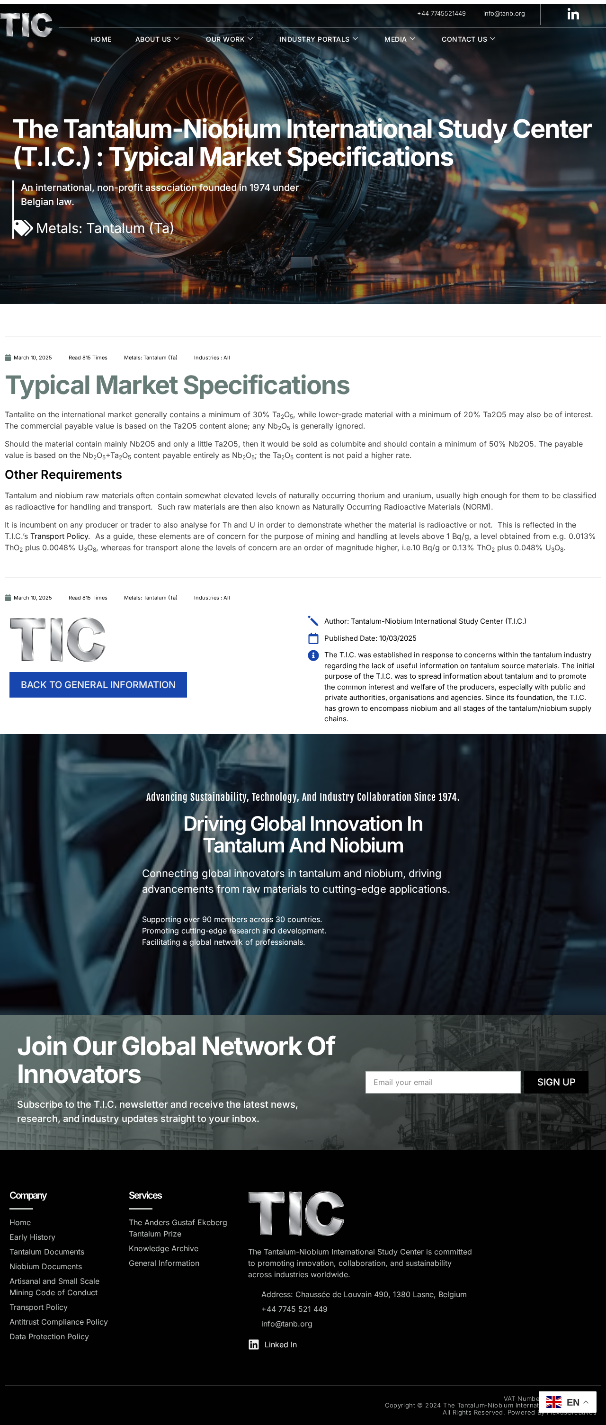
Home (101, 39)
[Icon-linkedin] (573, 13)
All (226, 357)
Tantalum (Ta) (130, 228)
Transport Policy (59, 536)
